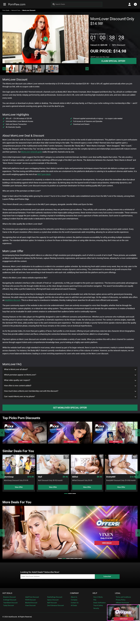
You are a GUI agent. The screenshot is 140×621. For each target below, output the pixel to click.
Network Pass (15, 10)
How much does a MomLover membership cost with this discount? (31, 391)
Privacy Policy (120, 600)
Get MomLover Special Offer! (70, 407)
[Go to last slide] (4, 68)
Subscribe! (107, 576)
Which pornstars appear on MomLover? (20, 375)
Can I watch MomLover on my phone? (19, 396)
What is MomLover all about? (16, 369)
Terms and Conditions (123, 597)
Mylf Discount (52, 603)
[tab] (66, 494)
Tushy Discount (8, 605)
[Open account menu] (129, 4)
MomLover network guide (31, 152)
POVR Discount (30, 600)
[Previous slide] (2, 432)
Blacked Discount (31, 603)
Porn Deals (5, 10)
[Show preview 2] (25, 69)
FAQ (94, 600)
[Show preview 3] (39, 69)
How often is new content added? (17, 386)
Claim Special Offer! (113, 61)
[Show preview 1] (12, 69)
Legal (118, 593)
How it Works (98, 597)
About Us (74, 597)
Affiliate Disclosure (122, 603)
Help (95, 593)
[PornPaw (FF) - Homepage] (16, 4)
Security (96, 608)
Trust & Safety (98, 605)
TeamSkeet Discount (10, 603)
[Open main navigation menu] (4, 4)
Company (74, 593)
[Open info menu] (135, 4)
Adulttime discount (12, 300)
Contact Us (75, 603)
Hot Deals (7, 593)
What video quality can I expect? (17, 380)
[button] (12, 69)
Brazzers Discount (9, 597)
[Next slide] (87, 68)
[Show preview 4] (52, 69)
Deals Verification (99, 603)
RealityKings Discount (54, 597)
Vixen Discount (30, 605)
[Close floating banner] (137, 606)
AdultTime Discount (32, 597)
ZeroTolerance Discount (55, 605)
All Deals (74, 605)
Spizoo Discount (53, 600)
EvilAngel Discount (9, 600)
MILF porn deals (44, 174)
